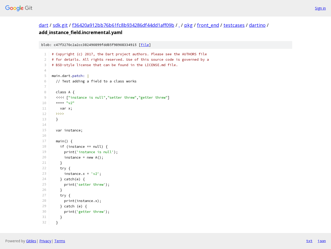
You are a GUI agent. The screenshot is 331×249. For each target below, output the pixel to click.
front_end (208, 25)
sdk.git (60, 25)
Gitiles (31, 240)
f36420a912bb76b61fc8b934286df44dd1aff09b (123, 25)
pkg (188, 25)
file (145, 45)
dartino (257, 25)
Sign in (320, 8)
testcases (234, 25)
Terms (59, 240)
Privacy (45, 240)
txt (309, 240)
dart (43, 25)
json (322, 240)
